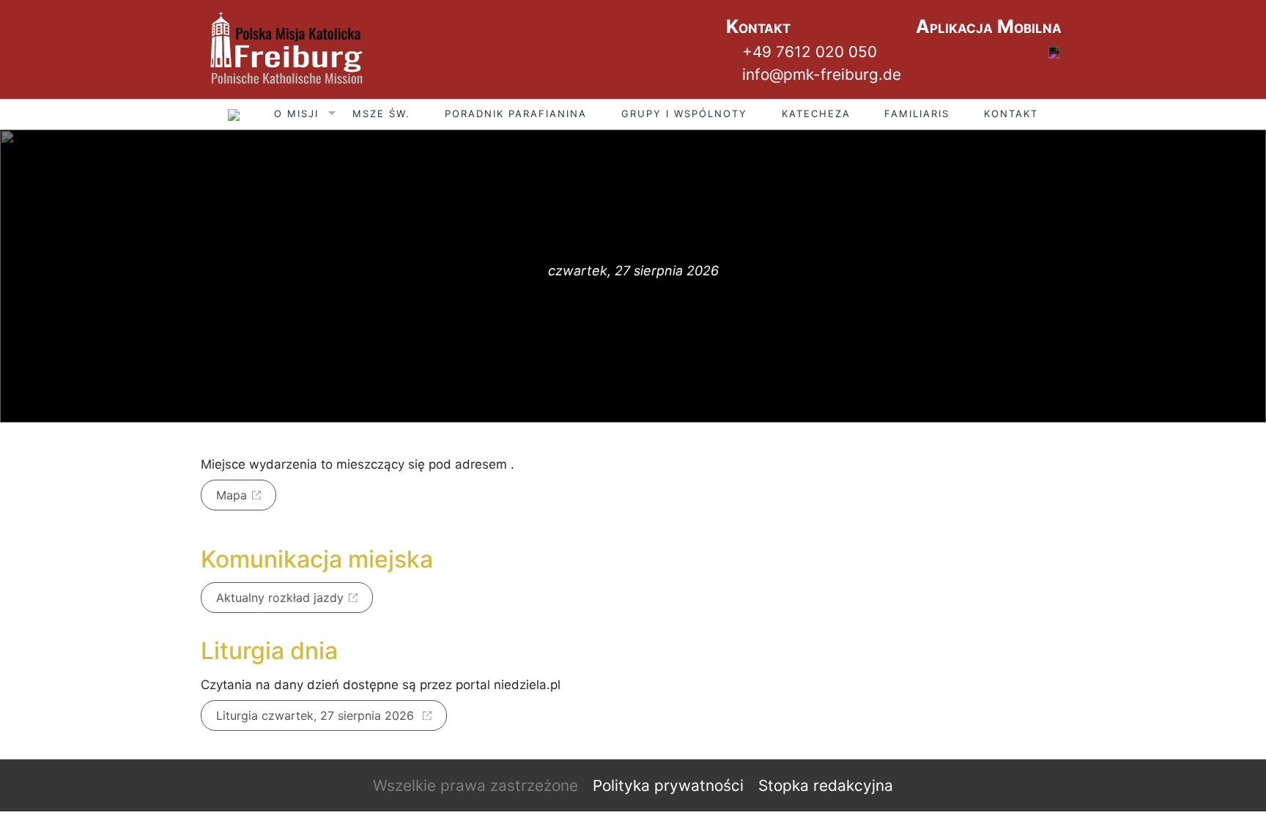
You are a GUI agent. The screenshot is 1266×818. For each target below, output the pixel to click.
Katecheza (816, 113)
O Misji (296, 113)
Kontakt (1011, 113)
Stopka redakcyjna (825, 785)
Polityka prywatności (668, 785)
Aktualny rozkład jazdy (280, 597)
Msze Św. (381, 113)
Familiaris (916, 113)
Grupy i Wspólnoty (684, 113)
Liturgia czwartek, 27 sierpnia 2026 (317, 715)
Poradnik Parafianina (516, 113)
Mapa (231, 495)
